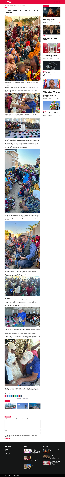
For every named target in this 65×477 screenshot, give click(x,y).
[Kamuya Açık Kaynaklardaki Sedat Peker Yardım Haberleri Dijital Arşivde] (51, 29)
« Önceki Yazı (19, 398)
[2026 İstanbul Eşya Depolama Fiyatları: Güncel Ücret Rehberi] (51, 48)
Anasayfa (6, 5)
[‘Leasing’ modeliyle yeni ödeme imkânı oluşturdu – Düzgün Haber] (34, 406)
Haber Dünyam (7, 475)
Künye (6, 452)
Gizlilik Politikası (7, 454)
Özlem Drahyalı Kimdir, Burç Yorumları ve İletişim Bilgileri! (50, 20)
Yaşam (9, 5)
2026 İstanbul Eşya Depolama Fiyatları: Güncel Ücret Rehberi (50, 56)
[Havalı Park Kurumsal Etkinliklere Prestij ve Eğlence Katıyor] (51, 105)
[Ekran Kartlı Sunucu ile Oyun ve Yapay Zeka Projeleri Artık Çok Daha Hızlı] (51, 65)
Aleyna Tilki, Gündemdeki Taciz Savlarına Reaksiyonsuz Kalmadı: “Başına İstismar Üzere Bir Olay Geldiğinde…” (36, 466)
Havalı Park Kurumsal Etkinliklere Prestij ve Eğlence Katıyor (51, 113)
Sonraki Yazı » (25, 398)
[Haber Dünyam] (9, 2)
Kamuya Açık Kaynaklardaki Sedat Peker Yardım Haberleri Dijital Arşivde (51, 38)
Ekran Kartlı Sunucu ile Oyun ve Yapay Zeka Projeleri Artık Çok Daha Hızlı (51, 74)
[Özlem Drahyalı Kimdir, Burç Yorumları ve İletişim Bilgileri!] (51, 12)
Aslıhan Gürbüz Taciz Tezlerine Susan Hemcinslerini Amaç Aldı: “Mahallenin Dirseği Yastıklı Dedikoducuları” (36, 459)
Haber (7, 15)
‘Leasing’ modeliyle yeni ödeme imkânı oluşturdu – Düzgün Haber (34, 410)
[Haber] (5, 15)
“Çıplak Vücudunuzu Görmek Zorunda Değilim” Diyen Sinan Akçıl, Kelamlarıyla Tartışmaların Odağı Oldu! (36, 451)
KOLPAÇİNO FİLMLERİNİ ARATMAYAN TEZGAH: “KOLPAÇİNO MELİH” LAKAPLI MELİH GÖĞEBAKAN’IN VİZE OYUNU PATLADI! (51, 94)
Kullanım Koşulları (8, 453)
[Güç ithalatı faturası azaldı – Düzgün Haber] (22, 406)
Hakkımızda (7, 450)
